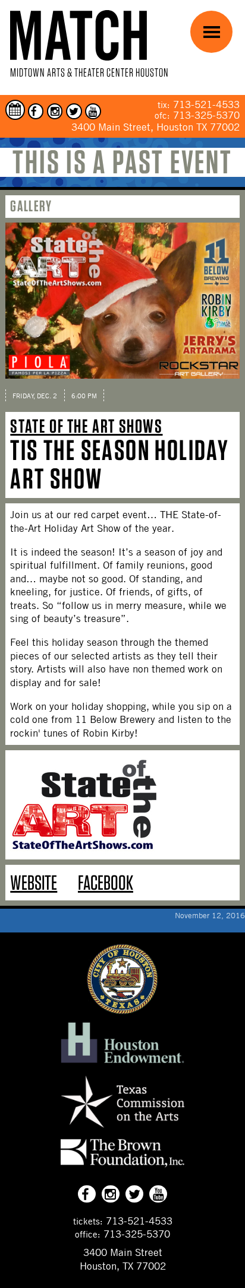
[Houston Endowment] (122, 1064)
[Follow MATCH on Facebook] (36, 111)
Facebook (105, 882)
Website (33, 882)
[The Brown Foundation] (122, 1167)
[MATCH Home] (78, 35)
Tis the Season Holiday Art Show (119, 464)
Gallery (31, 205)
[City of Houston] (122, 1011)
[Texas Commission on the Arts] (122, 1129)
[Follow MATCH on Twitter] (74, 111)
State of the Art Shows (86, 425)
